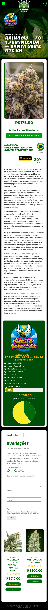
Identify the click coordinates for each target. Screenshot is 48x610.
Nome (10, 490)
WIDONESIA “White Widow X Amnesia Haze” (13, 565)
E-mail (10, 500)
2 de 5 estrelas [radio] (12, 470)
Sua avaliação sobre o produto (21, 476)
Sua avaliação (14, 468)
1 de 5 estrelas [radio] (8, 470)
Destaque (13, 557)
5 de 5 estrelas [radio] (22, 470)
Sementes (17, 34)
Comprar (13, 589)
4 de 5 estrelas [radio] (19, 470)
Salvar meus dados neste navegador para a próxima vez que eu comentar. (23, 512)
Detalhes (13, 584)
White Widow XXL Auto (34, 561)
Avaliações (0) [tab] (14, 435)
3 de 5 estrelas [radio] (15, 470)
